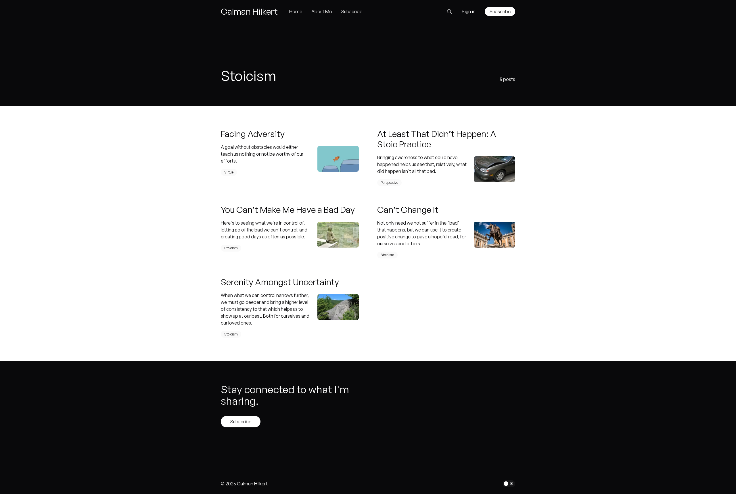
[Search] (447, 11)
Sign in (468, 11)
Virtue (228, 172)
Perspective (389, 182)
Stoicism (231, 248)
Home (295, 11)
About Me (321, 11)
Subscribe (351, 11)
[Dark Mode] (509, 483)
